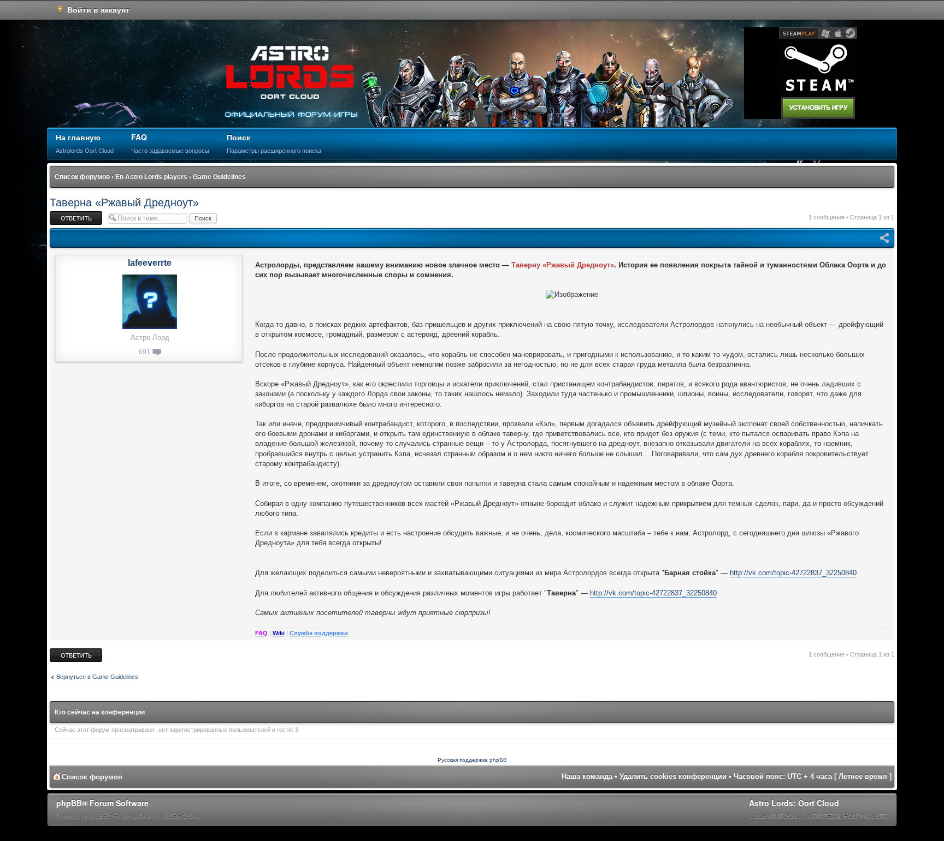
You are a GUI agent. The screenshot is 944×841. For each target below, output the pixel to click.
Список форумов (82, 177)
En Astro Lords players (151, 177)
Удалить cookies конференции (673, 776)
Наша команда (587, 776)
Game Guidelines (219, 177)
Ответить (63, 214)
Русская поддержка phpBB (472, 760)
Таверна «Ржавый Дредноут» (124, 202)
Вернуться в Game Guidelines (97, 676)
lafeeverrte (150, 262)
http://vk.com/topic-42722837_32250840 (793, 573)
